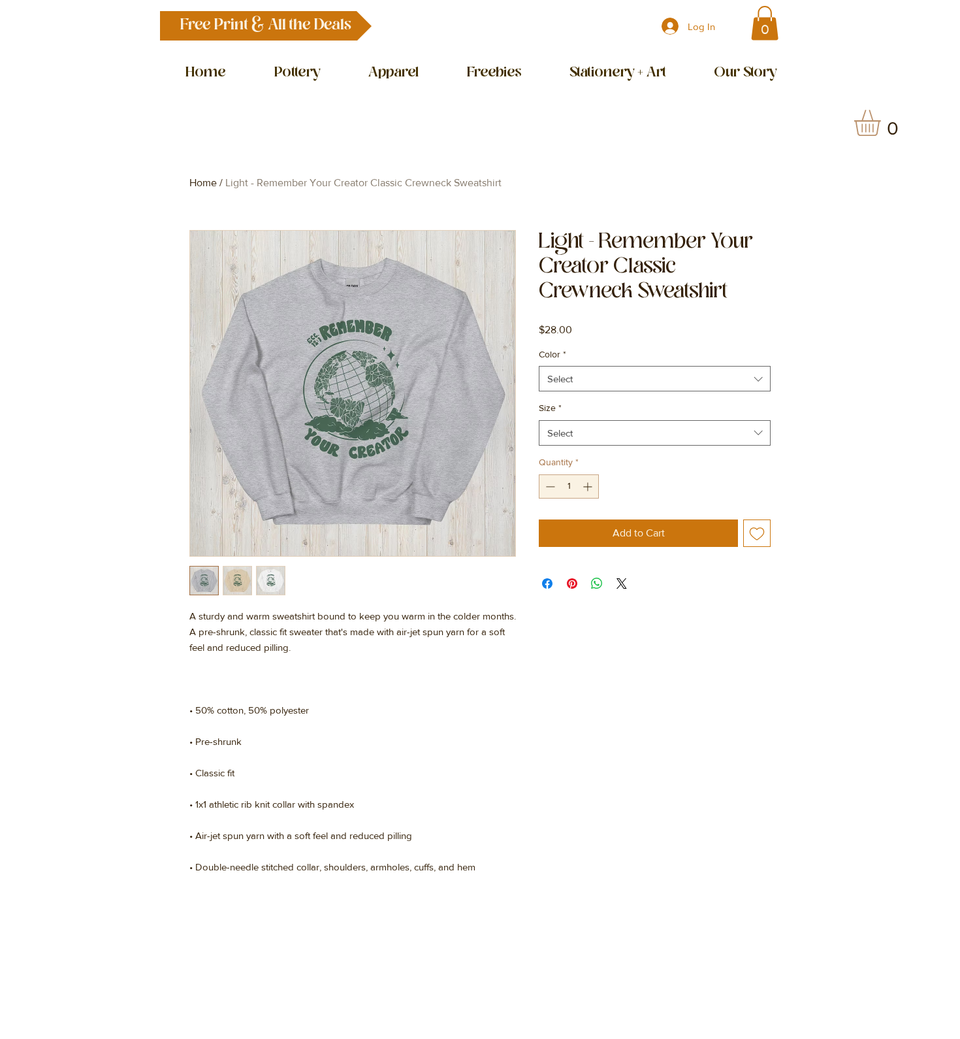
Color (552, 354)
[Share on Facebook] (547, 583)
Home (203, 182)
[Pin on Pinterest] (572, 583)
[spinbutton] (569, 486)
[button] (266, 26)
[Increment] (589, 486)
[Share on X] (622, 583)
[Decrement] (549, 486)
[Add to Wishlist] (757, 533)
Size (550, 408)
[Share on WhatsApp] (597, 583)
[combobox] (655, 378)
